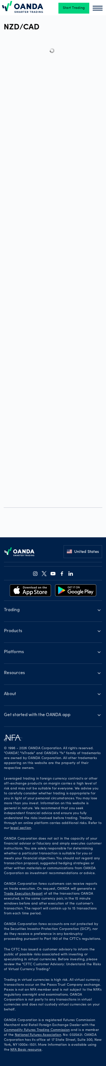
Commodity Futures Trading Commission (37, 1030)
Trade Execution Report (23, 894)
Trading (12, 610)
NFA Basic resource (26, 1050)
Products (13, 631)
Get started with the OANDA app (37, 715)
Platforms (14, 652)
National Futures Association (38, 1035)
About (10, 694)
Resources (14, 673)
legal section (20, 828)
